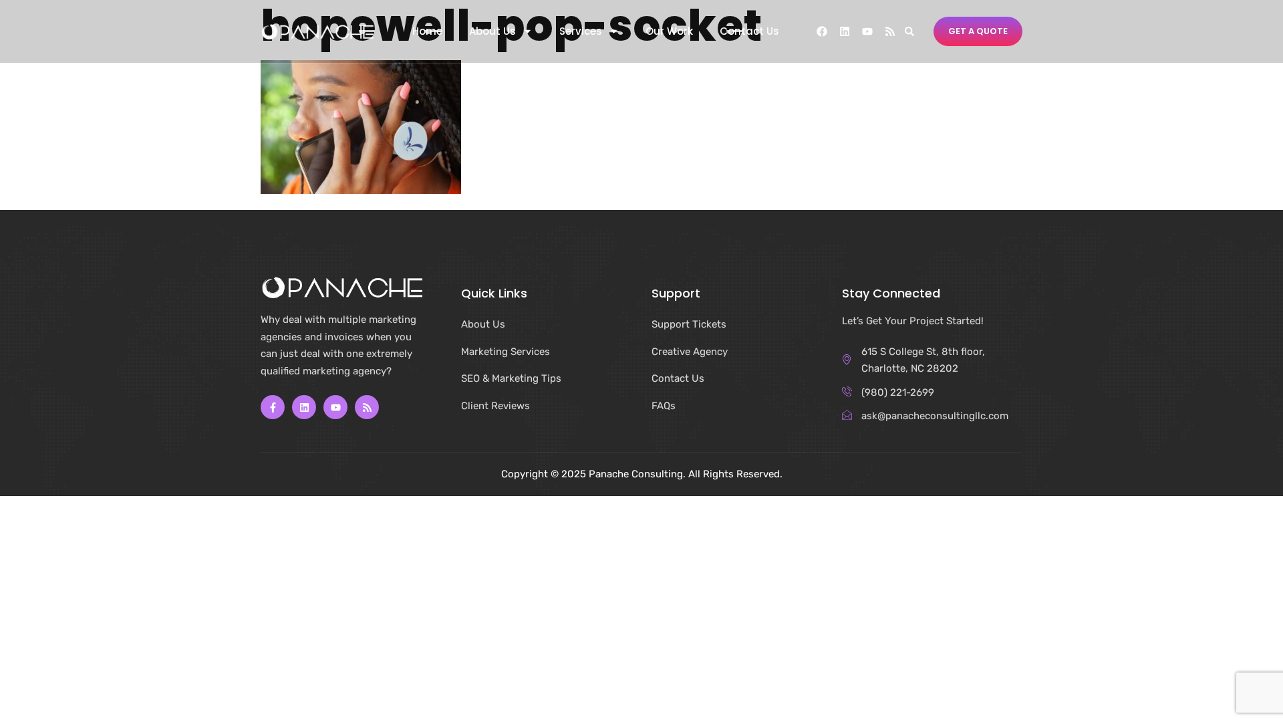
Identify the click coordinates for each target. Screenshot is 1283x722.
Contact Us (749, 31)
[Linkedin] (844, 31)
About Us (492, 31)
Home (427, 31)
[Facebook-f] (273, 407)
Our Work (669, 31)
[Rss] (890, 31)
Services (580, 31)
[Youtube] (867, 31)
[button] (909, 31)
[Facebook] (822, 31)
